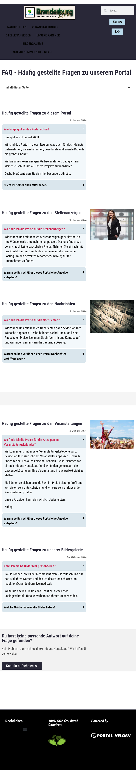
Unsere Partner (48, 35)
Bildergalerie (32, 43)
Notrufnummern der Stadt (33, 52)
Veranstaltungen (45, 27)
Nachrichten (17, 27)
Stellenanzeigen (18, 35)
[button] (129, 87)
